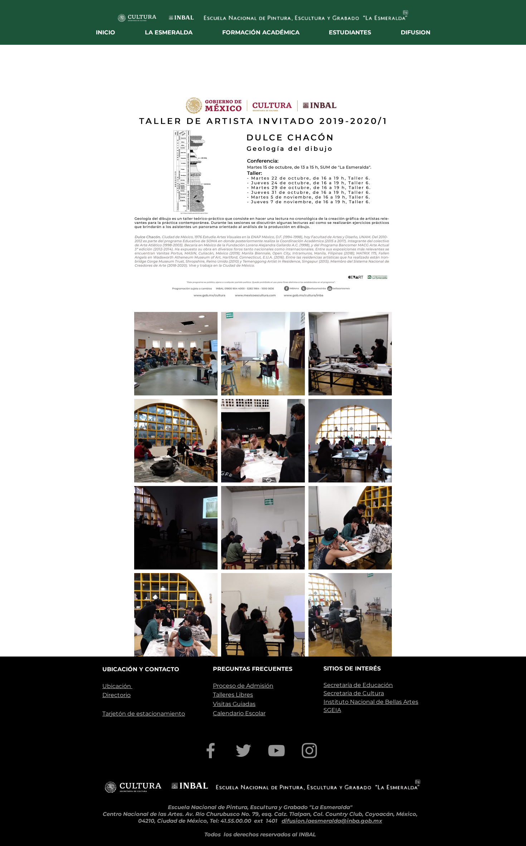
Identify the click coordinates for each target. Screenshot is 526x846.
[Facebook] (210, 750)
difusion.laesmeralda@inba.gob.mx (332, 820)
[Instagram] (309, 750)
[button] (169, 32)
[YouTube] (276, 750)
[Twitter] (243, 750)
